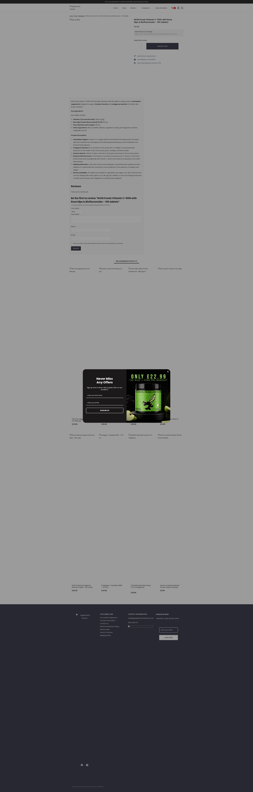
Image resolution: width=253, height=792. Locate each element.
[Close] (168, 371)
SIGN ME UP (104, 410)
